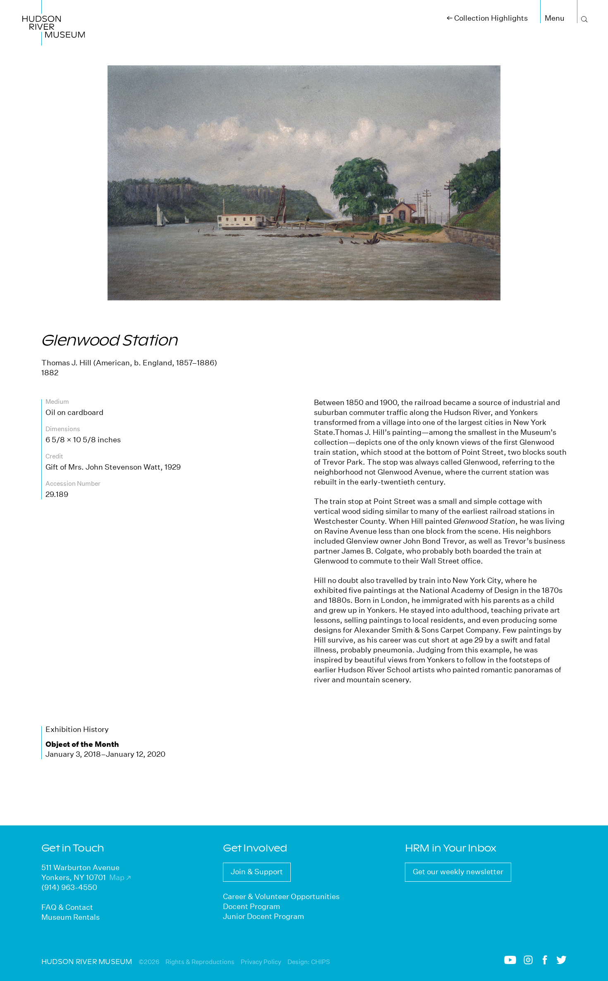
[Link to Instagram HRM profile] (528, 962)
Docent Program (251, 906)
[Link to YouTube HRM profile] (510, 962)
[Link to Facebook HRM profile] (545, 962)
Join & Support (257, 871)
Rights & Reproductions (200, 962)
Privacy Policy (261, 962)
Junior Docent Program (263, 916)
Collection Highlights (487, 18)
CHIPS (320, 962)
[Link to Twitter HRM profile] (561, 962)
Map (120, 877)
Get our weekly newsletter (458, 871)
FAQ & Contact (67, 907)
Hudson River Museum (44, 9)
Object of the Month (82, 744)
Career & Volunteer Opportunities (281, 896)
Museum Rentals (70, 917)
